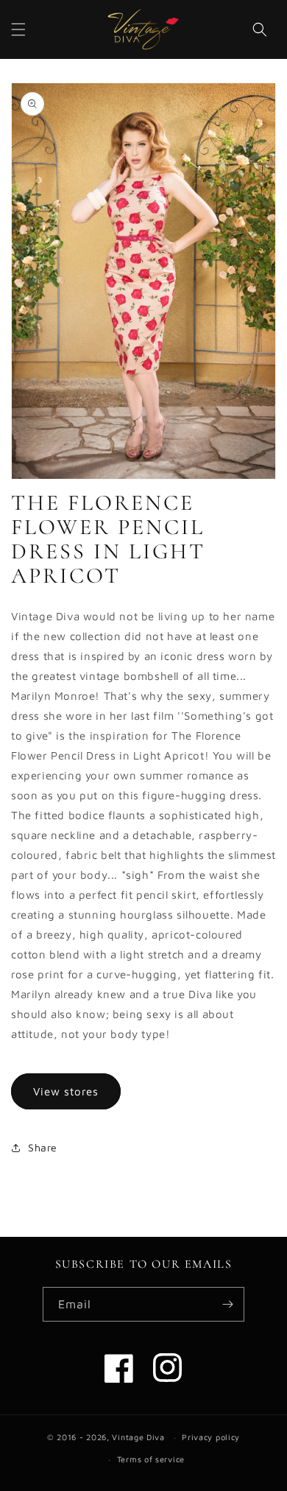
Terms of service (151, 1459)
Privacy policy (211, 1437)
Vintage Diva (138, 1437)
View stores (66, 1091)
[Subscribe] (227, 1304)
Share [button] (42, 1147)
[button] (18, 29)
